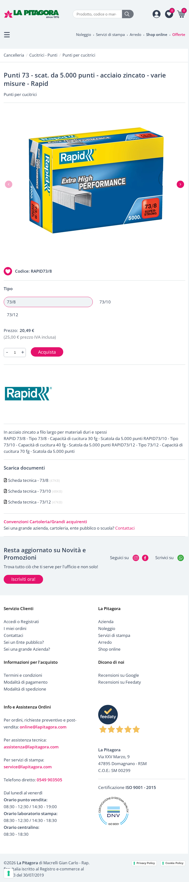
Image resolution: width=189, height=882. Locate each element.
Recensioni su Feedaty (119, 682)
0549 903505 (49, 780)
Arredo (135, 34)
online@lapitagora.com (43, 727)
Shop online (156, 34)
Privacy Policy (146, 863)
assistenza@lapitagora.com (31, 747)
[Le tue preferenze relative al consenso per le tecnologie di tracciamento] (8, 873)
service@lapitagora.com (28, 767)
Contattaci (125, 528)
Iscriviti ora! (23, 579)
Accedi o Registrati (21, 621)
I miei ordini (15, 628)
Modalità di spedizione (25, 689)
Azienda (105, 621)
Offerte (178, 34)
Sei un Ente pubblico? (24, 642)
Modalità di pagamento (25, 682)
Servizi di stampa (110, 34)
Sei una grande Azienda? (27, 649)
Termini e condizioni (23, 675)
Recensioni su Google (118, 675)
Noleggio (83, 34)
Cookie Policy (174, 863)
